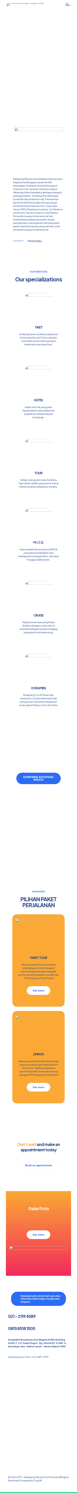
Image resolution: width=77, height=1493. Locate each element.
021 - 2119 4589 (21, 1316)
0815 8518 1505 (21, 1328)
